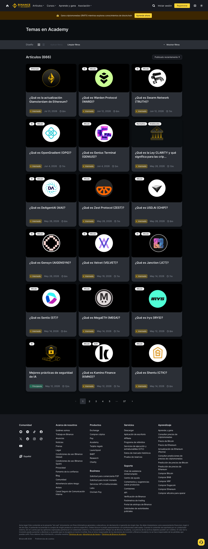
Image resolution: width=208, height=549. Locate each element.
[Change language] (195, 5)
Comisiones (129, 488)
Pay (91, 438)
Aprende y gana (165, 430)
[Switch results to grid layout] (39, 44)
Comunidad (61, 479)
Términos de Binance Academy (114, 534)
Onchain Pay (96, 492)
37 (124, 401)
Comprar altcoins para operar (171, 493)
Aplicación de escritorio (135, 434)
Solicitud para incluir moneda (103, 480)
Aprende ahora (143, 15)
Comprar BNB (164, 477)
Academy (94, 442)
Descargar (129, 430)
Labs (92, 488)
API (125, 492)
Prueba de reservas (133, 457)
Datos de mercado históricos (137, 453)
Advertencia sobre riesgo (67, 483)
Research (94, 458)
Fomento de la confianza (67, 471)
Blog (58, 475)
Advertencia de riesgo (91, 534)
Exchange (94, 430)
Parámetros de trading (134, 500)
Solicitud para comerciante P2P (104, 476)
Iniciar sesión (165, 5)
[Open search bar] (152, 5)
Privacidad (61, 467)
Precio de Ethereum (167, 445)
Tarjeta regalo (96, 446)
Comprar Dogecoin (167, 485)
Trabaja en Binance (64, 434)
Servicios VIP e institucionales (103, 484)
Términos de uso (75, 534)
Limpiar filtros (73, 44)
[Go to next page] (132, 401)
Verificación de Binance (135, 496)
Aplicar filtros (56, 44)
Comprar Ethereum (167, 489)
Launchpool (95, 450)
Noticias (59, 442)
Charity (93, 462)
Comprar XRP (164, 481)
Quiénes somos (63, 430)
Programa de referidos (134, 442)
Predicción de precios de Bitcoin (173, 462)
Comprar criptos (97, 434)
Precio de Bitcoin (166, 441)
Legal (58, 450)
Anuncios (60, 438)
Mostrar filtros (173, 44)
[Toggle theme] (201, 5)
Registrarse (182, 5)
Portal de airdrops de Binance (138, 504)
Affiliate (127, 438)
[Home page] (21, 5)
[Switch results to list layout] (43, 44)
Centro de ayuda (132, 478)
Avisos (59, 487)
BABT (92, 454)
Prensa (59, 446)
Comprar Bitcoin (165, 473)
